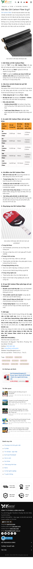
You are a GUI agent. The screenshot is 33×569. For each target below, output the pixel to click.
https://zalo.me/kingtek (11, 348)
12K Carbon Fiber (6, 12)
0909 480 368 (10, 346)
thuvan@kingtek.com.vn (12, 531)
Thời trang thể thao (10, 464)
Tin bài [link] (11, 6)
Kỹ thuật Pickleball (10, 455)
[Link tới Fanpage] (2, 533)
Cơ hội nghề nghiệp (10, 471)
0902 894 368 (14, 528)
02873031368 (11, 524)
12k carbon (9, 357)
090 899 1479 (16, 526)
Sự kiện (6, 448)
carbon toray (6, 360)
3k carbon (15, 360)
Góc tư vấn (7, 458)
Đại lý (6, 467)
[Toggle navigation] (31, 2)
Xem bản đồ (7, 522)
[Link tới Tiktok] (15, 533)
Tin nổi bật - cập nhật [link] (22, 6)
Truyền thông (8, 474)
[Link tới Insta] (12, 533)
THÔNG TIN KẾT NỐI (16, 546)
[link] (21, 2)
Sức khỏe (7, 461)
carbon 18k (14, 364)
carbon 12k (18, 357)
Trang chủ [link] (4, 6)
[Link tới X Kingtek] (5, 533)
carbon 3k (24, 360)
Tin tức (16, 550)
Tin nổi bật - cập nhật (10, 451)
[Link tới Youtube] (8, 533)
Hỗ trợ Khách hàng (16, 542)
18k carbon (5, 364)
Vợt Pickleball (24, 364)
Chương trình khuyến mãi (12, 445)
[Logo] (6, 2)
